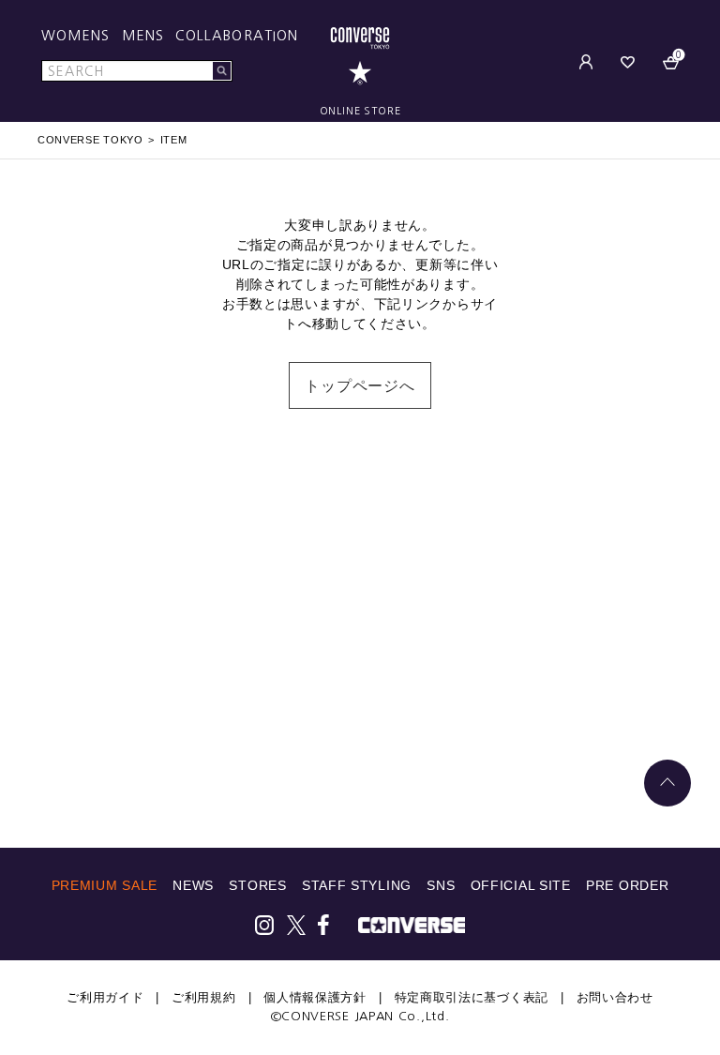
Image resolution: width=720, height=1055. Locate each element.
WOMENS (76, 35)
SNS (441, 885)
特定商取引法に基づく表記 (471, 997)
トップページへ (360, 386)
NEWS (193, 885)
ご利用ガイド (105, 997)
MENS (143, 35)
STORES (257, 885)
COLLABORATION (236, 35)
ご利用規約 (204, 997)
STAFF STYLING (357, 885)
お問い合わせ (615, 997)
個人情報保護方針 (315, 997)
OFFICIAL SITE (521, 885)
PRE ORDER (627, 885)
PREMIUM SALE (105, 885)
